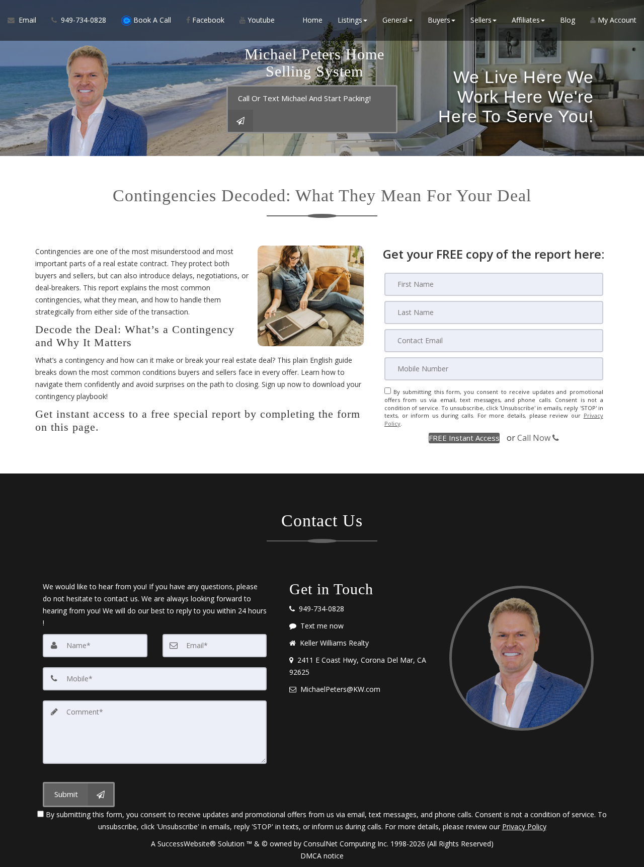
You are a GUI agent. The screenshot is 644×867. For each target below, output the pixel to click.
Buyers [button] (439, 20)
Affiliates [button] (526, 20)
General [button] (395, 20)
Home (312, 20)
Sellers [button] (481, 20)
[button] (464, 438)
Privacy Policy (524, 826)
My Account (616, 20)
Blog (567, 20)
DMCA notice (322, 855)
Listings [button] (350, 20)
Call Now (534, 437)
